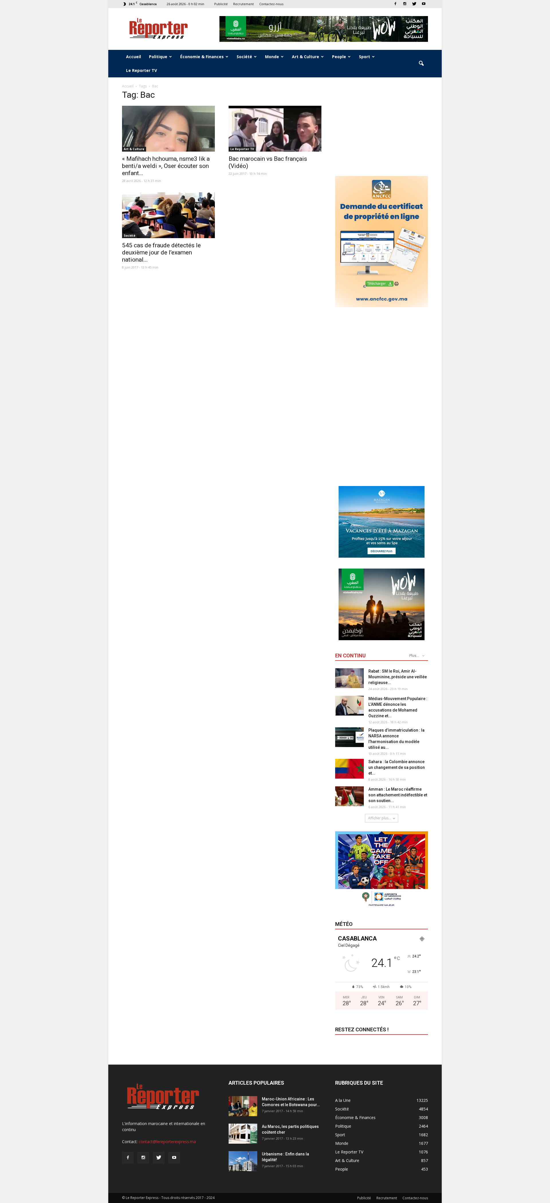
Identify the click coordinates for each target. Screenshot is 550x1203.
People (339, 56)
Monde (272, 56)
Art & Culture (305, 56)
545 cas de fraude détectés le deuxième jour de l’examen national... (161, 252)
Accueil (133, 56)
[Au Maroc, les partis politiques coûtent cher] (243, 1134)
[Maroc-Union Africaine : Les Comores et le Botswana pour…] (243, 1106)
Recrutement (243, 4)
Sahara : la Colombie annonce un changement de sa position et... (396, 767)
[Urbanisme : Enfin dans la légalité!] (243, 1161)
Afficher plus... (379, 818)
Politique (158, 56)
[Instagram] (404, 4)
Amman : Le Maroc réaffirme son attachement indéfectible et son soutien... (397, 795)
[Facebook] (395, 4)
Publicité (221, 4)
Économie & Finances (202, 56)
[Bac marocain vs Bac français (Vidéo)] (275, 129)
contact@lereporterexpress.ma (167, 1141)
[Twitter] (414, 4)
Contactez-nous (271, 4)
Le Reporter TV (141, 70)
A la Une (343, 1100)
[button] (421, 63)
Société (244, 56)
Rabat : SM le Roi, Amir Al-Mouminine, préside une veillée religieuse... (397, 677)
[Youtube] (423, 4)
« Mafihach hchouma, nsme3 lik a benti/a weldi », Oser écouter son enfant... (166, 166)
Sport (364, 56)
